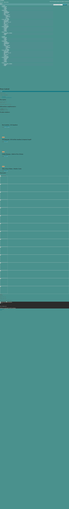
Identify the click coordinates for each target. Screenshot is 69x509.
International (6, 94)
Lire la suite (6, 141)
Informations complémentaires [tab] (7, 97)
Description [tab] (4, 96)
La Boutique (2, 0)
